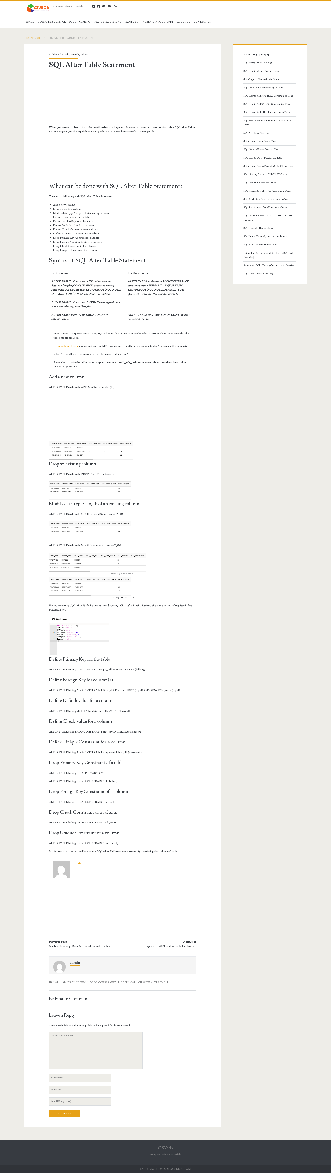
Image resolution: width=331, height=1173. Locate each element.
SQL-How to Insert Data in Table (260, 141)
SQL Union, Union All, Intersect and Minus (265, 236)
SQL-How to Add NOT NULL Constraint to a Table (269, 95)
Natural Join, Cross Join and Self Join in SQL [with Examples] (268, 255)
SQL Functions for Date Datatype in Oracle (265, 207)
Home (30, 21)
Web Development (107, 21)
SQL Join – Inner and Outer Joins (260, 244)
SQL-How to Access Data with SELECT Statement (268, 166)
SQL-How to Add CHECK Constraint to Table (266, 112)
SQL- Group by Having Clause (258, 228)
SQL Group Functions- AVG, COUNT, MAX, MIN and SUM (268, 217)
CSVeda (165, 1148)
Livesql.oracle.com (67, 346)
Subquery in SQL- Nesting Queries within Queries (268, 265)
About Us (183, 21)
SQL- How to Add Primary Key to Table (263, 87)
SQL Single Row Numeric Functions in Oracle (266, 199)
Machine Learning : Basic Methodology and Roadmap (80, 946)
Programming (79, 21)
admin (84, 54)
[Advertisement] (122, 97)
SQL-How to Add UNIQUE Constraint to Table (266, 104)
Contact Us (202, 21)
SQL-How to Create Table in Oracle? (261, 71)
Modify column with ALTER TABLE (143, 982)
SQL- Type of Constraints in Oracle (261, 79)
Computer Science (52, 21)
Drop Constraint (103, 982)
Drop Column (77, 982)
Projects (131, 21)
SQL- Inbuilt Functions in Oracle (259, 182)
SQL (40, 38)
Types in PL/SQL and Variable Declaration (170, 946)
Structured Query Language (257, 54)
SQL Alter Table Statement (256, 133)
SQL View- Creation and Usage (259, 273)
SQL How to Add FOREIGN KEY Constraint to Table (267, 122)
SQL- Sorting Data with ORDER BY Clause (265, 174)
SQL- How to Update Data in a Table (261, 149)
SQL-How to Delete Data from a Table (262, 158)
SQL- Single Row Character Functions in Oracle (267, 191)
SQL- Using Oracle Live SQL (257, 62)
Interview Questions (158, 21)
